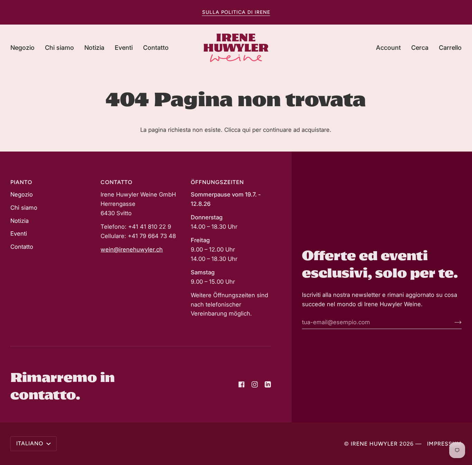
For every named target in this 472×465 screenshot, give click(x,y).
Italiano (30, 443)
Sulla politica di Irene (236, 12)
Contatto (21, 246)
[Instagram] (255, 384)
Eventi (18, 233)
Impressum (444, 443)
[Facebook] (241, 384)
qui (246, 129)
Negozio (21, 194)
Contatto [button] (116, 182)
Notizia (19, 220)
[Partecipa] (452, 322)
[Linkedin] (268, 384)
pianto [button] (21, 182)
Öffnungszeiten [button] (217, 182)
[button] (25, 48)
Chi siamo (23, 207)
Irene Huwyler (374, 443)
